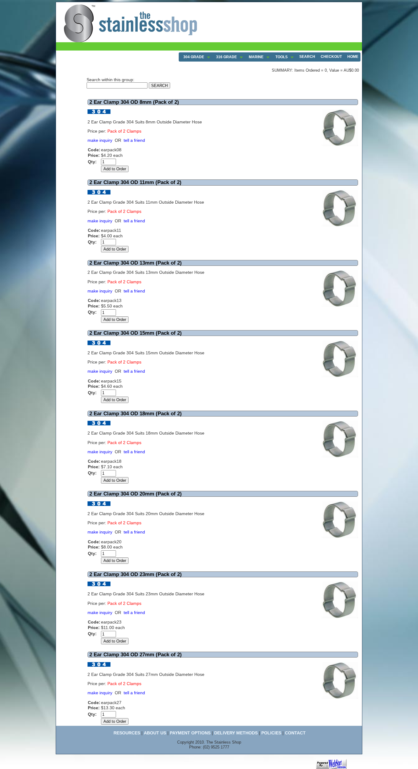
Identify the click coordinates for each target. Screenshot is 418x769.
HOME (352, 57)
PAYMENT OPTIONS (190, 732)
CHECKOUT (331, 57)
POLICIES (271, 732)
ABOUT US (155, 732)
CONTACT (295, 732)
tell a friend (134, 140)
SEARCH (307, 57)
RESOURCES (127, 732)
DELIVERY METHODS (236, 732)
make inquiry (100, 140)
